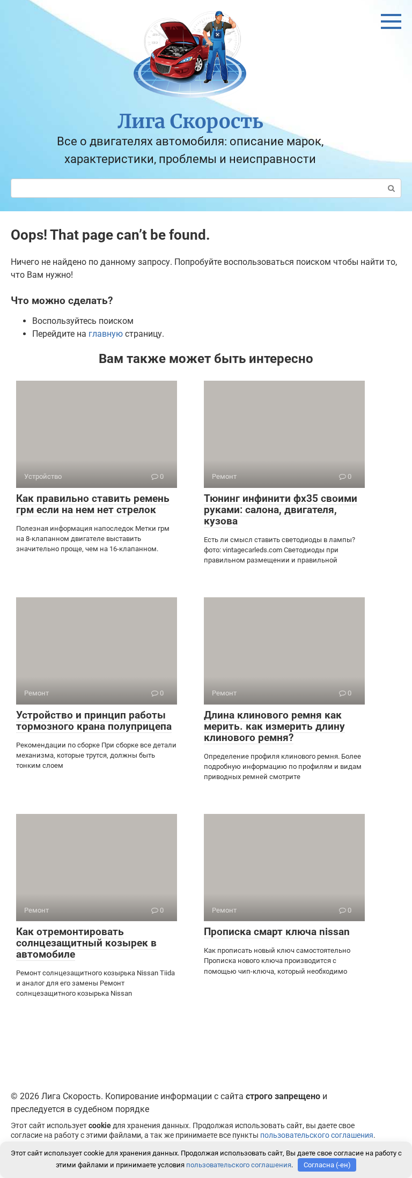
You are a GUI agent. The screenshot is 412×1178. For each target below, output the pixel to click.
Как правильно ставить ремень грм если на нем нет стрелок (93, 504)
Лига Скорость (190, 121)
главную (106, 334)
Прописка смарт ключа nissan (277, 931)
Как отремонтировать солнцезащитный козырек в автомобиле (86, 942)
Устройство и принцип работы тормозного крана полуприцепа (94, 720)
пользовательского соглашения (316, 1135)
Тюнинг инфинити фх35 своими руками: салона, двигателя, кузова (280, 509)
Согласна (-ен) (327, 1165)
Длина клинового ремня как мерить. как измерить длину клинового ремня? (274, 726)
